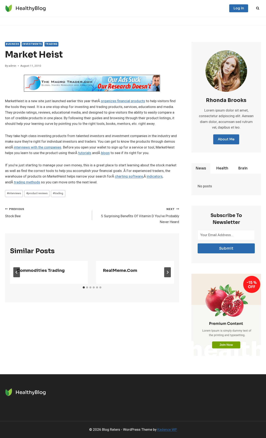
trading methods (27, 182)
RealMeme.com (120, 270)
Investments (32, 44)
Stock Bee (14, 213)
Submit (226, 248)
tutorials (84, 153)
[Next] (167, 272)
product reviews (37, 193)
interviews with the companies (37, 147)
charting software (129, 176)
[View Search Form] (257, 8)
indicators (155, 176)
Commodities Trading (41, 270)
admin (12, 66)
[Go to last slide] (16, 272)
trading (51, 44)
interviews (14, 193)
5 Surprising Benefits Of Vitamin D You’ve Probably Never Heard (140, 216)
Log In (238, 8)
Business (12, 44)
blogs (105, 153)
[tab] (84, 287)
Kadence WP (167, 429)
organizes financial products (123, 101)
